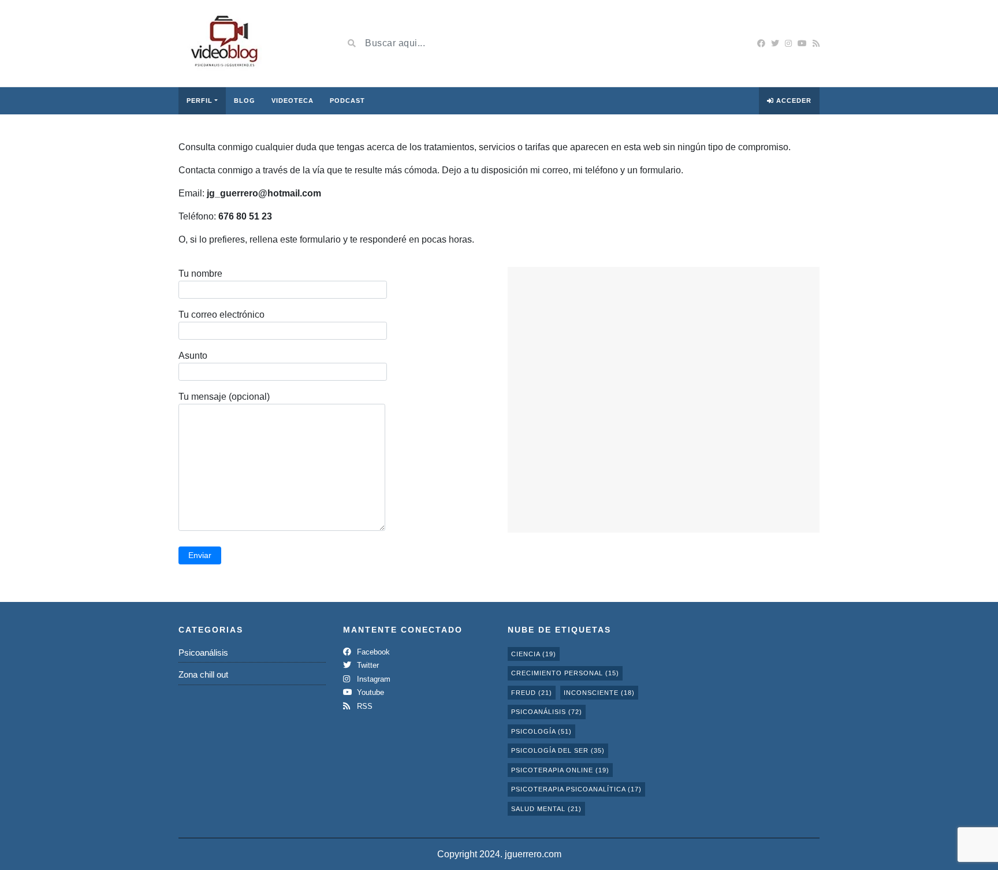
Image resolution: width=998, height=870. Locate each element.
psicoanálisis (546, 711)
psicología (541, 731)
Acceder (792, 100)
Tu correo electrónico (221, 314)
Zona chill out (203, 674)
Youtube (369, 692)
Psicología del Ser (558, 750)
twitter (367, 665)
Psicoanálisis (203, 652)
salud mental (546, 808)
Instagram (372, 679)
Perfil (200, 100)
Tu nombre (200, 273)
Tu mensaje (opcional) (224, 396)
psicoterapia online (560, 770)
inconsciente (599, 692)
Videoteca (292, 100)
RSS (364, 706)
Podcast (347, 100)
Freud (531, 692)
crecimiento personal (565, 673)
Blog (244, 100)
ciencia (533, 653)
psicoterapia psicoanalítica (576, 789)
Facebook (372, 652)
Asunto (192, 355)
